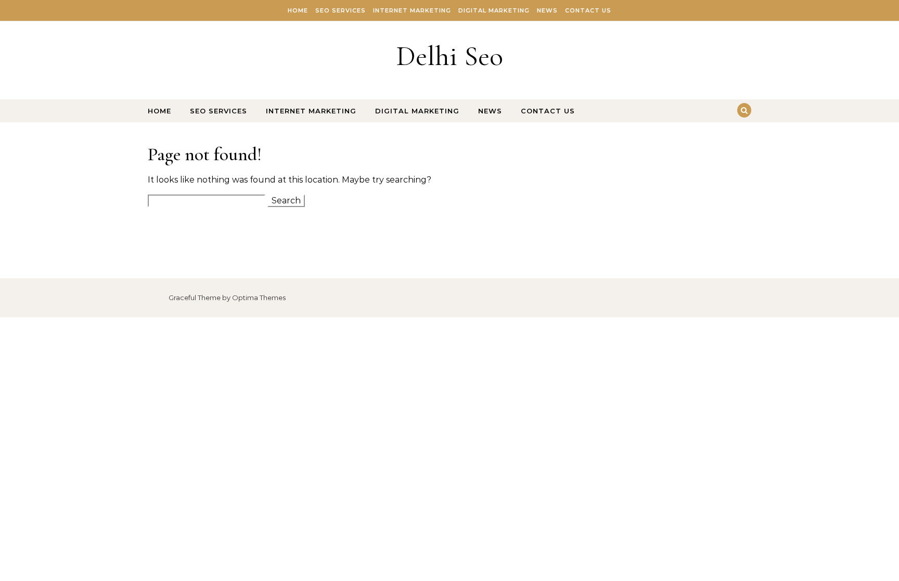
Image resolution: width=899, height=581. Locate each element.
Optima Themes (259, 297)
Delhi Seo (449, 56)
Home (298, 10)
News (547, 10)
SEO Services (340, 10)
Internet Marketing (412, 10)
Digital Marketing (494, 10)
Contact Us (588, 10)
